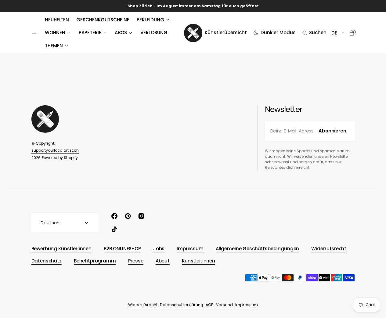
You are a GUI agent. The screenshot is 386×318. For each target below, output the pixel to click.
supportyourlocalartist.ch (55, 150)
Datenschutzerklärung (181, 304)
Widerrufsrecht (142, 304)
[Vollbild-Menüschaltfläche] (34, 33)
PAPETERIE (90, 32)
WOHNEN (55, 32)
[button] (314, 33)
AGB (210, 304)
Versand (224, 304)
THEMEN (54, 45)
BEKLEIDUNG (150, 19)
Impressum (246, 304)
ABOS (121, 32)
